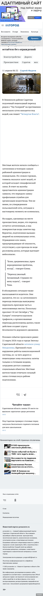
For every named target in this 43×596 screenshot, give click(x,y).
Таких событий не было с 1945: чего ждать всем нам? (24, 453)
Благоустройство (12, 56)
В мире (15, 32)
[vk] (18, 394)
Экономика (24, 32)
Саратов (26, 62)
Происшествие (11, 62)
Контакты (6, 513)
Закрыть (39, 594)
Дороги (28, 56)
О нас (4, 508)
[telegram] (25, 394)
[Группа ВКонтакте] (4, 500)
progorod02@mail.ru (30, 557)
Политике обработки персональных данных (11, 43)
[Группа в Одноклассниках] (15, 500)
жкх (36, 62)
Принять (34, 38)
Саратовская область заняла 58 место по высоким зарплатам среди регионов (20, 411)
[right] (40, 32)
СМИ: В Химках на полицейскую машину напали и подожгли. (22, 472)
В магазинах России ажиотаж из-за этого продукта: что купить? (22, 465)
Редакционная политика (11, 517)
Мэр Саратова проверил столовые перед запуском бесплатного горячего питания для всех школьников (20, 425)
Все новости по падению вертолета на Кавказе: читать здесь (23, 459)
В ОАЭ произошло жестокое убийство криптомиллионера (21, 446)
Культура (34, 32)
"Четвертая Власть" (29, 114)
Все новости (5, 32)
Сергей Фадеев (28, 70)
